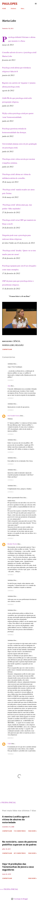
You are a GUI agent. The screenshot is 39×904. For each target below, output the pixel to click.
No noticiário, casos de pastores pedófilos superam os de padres (19, 843)
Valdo (9, 743)
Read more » (32, 831)
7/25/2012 (10, 754)
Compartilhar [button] (7, 349)
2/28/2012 (10, 590)
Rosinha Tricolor (12, 544)
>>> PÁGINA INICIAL (9, 889)
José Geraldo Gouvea (14, 416)
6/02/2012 (10, 738)
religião (19, 345)
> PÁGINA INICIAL (8, 802)
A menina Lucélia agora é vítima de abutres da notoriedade (15, 819)
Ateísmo (13, 8)
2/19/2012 (10, 398)
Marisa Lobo (8, 345)
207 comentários (20, 853)
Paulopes (9, 4)
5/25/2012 (10, 604)
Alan (9, 386)
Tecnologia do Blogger (20, 899)
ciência (16, 341)
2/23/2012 (10, 574)
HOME (4, 8)
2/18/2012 (10, 380)
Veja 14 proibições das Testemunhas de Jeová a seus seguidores (18, 866)
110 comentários (20, 831)
